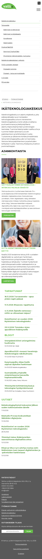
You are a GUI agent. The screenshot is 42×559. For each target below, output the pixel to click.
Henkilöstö (5, 494)
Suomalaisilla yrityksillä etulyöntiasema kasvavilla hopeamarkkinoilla (17, 375)
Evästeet (21, 554)
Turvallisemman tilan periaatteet (12, 502)
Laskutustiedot (6, 497)
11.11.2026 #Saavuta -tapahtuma (19, 305)
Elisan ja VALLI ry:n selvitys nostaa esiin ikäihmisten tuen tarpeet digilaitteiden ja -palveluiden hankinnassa (20, 450)
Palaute (4, 499)
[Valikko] (35, 10)
